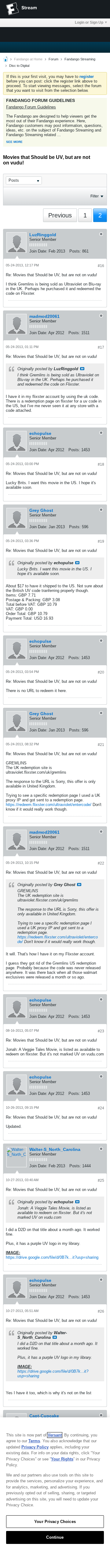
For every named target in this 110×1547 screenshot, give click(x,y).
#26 (101, 1311)
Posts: (75, 251)
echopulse (40, 433)
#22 (101, 863)
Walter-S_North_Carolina (54, 1149)
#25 (101, 1180)
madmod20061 (44, 316)
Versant (55, 1435)
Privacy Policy (35, 1447)
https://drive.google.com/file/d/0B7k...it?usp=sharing (52, 1257)
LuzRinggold (42, 234)
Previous (60, 215)
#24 (101, 1108)
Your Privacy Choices (55, 1521)
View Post (82, 368)
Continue (55, 1537)
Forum (53, 59)
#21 (101, 745)
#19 (101, 541)
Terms (34, 1441)
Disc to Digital (19, 65)
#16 (101, 266)
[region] (55, 1482)
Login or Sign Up (89, 22)
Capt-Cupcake (44, 1415)
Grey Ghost (41, 510)
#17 (101, 347)
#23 (101, 1031)
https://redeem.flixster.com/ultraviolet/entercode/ (48, 804)
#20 (101, 672)
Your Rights (62, 1459)
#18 (101, 464)
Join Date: (38, 251)
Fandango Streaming (79, 59)
